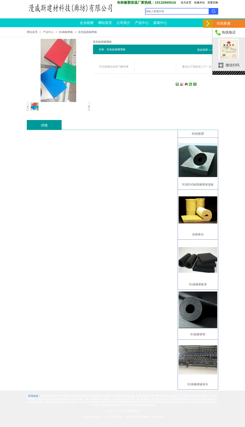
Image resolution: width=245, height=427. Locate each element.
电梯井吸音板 (49, 395)
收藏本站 (199, 2)
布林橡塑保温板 (100, 395)
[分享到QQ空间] (177, 84)
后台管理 (158, 416)
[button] (207, 23)
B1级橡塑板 (66, 31)
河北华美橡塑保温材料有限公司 (169, 401)
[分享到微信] (190, 84)
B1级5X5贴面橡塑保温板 (198, 184)
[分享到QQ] (186, 84)
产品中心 (142, 23)
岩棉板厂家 (176, 395)
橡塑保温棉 (161, 398)
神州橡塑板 (161, 395)
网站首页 (105, 23)
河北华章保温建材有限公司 (185, 398)
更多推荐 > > (204, 49)
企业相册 (87, 23)
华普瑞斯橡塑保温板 (123, 395)
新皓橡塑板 (38, 401)
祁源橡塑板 (96, 398)
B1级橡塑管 (197, 334)
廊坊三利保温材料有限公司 (141, 405)
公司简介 (123, 23)
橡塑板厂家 (147, 398)
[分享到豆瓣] (195, 84)
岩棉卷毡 (198, 234)
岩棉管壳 (117, 398)
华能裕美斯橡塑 (45, 398)
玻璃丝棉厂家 (132, 398)
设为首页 (186, 2)
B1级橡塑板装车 (198, 384)
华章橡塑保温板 (145, 395)
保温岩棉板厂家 (79, 398)
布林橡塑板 (83, 395)
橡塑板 (187, 395)
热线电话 (229, 32)
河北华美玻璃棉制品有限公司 (109, 405)
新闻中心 (160, 23)
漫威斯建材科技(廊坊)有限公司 (64, 401)
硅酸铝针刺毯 (108, 401)
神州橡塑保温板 (66, 395)
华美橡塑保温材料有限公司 (133, 401)
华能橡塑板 (62, 398)
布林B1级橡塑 (91, 401)
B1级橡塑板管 (198, 284)
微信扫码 (232, 65)
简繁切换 (212, 2)
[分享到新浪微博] (181, 84)
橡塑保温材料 (200, 395)
